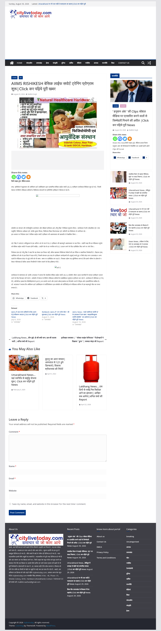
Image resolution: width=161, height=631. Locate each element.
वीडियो (79, 63)
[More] (28, 177)
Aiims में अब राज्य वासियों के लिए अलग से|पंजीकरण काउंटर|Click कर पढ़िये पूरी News (24, 314)
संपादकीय (29, 63)
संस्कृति (55, 63)
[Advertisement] (80, 40)
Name (12, 466)
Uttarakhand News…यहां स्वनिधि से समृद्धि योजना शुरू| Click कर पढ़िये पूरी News (23, 379)
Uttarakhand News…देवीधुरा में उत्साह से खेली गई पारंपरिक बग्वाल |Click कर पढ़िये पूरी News (139, 194)
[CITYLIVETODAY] (36, 535)
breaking (130, 536)
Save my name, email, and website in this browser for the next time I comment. (49, 504)
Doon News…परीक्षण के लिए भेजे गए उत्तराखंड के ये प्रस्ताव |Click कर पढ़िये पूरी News (138, 244)
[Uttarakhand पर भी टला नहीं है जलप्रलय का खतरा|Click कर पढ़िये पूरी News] (118, 213)
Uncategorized (132, 542)
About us (101, 536)
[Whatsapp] (14, 177)
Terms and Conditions (106, 557)
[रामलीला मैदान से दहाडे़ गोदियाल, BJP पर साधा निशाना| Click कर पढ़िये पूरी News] (118, 178)
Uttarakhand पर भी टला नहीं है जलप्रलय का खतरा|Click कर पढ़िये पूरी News (139, 211)
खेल (127, 557)
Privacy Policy (103, 552)
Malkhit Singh (32, 94)
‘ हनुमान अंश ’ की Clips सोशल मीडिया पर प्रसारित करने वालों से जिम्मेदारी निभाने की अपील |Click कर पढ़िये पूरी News (131, 118)
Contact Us (123, 63)
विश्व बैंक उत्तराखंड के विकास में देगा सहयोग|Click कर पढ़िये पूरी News (139, 228)
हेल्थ (47, 63)
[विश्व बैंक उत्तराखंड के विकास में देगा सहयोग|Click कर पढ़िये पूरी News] (118, 229)
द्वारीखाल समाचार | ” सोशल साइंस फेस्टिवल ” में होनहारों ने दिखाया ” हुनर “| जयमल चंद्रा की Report (82, 339)
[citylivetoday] (12, 63)
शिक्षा (112, 63)
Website (12, 490)
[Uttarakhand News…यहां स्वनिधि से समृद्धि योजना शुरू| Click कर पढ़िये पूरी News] (24, 356)
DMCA (99, 547)
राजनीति (104, 63)
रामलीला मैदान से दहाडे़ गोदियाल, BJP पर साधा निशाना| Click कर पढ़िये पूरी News (139, 176)
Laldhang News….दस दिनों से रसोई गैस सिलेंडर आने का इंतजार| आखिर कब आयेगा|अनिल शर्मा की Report (90, 393)
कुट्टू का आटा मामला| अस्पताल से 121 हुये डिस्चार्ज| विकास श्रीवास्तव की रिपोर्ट (55, 363)
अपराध (96, 63)
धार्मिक (71, 63)
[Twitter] (23, 177)
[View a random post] (149, 63)
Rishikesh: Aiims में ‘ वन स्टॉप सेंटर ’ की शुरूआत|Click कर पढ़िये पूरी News (55, 313)
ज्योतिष (87, 63)
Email (12, 478)
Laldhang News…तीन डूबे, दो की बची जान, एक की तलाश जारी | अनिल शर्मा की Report (34, 339)
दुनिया (63, 63)
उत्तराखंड (39, 63)
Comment (14, 431)
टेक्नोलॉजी (129, 568)
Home (19, 63)
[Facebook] (18, 177)
